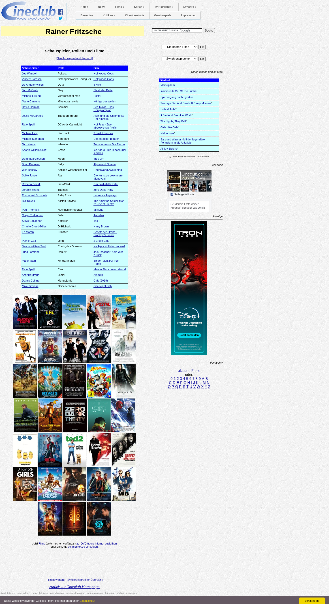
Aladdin (98, 275)
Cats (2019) (101, 280)
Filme (41, 543)
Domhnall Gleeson (33, 158)
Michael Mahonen (33, 138)
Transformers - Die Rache (109, 144)
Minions (98, 209)
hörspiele (110, 593)
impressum (131, 593)
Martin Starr (29, 260)
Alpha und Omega (105, 164)
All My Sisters (168, 148)
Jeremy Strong (31, 189)
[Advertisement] (74, 565)
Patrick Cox (29, 240)
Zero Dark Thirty (103, 189)
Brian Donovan (31, 164)
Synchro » (189, 6)
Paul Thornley (30, 209)
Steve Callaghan (32, 221)
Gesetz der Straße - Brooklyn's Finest (105, 234)
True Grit (99, 158)
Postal (97, 95)
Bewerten (87, 15)
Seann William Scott (34, 150)
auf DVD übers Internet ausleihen (96, 543)
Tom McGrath (30, 90)
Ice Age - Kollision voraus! (109, 246)
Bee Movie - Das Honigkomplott (104, 109)
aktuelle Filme (189, 371)
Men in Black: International (110, 269)
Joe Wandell (29, 73)
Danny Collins (30, 280)
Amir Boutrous (30, 275)
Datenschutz (87, 600)
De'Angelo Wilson (33, 84)
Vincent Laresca (32, 79)
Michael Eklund (31, 95)
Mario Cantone (31, 101)
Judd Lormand (31, 252)
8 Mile (97, 84)
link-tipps (43, 593)
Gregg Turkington (32, 215)
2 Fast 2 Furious (103, 133)
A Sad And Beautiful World (176, 115)
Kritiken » (109, 15)
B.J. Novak (28, 201)
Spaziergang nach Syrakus (176, 97)
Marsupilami (167, 85)
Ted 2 (97, 221)
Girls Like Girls (169, 127)
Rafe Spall (28, 124)
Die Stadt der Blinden (107, 138)
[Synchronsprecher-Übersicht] (74, 58)
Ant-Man (99, 215)
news (34, 593)
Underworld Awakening (108, 170)
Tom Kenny (29, 144)
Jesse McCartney (32, 115)
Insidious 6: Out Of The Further (178, 91)
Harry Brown (101, 226)
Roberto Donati (31, 184)
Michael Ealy (30, 133)
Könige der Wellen (105, 101)
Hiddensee (167, 133)
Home (84, 6)
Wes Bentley (29, 170)
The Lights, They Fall (173, 121)
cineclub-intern (7, 593)
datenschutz (23, 593)
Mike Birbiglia (30, 286)
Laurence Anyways (105, 195)
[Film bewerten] (55, 579)
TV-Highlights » (163, 6)
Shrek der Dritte (103, 90)
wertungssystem (95, 593)
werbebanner (57, 593)
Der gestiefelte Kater (106, 184)
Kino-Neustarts (134, 15)
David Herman (31, 107)
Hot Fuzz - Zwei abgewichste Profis (105, 126)
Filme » (119, 6)
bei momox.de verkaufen (83, 546)
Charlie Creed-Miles (34, 226)
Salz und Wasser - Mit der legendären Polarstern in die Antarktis (183, 141)
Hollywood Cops (104, 73)
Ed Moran (28, 232)
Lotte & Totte (167, 109)
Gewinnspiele (162, 15)
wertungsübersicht (75, 593)
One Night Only (103, 286)
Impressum (188, 15)
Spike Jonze (29, 175)
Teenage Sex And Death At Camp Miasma (185, 103)
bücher (120, 593)
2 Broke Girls (101, 240)
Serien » (139, 6)
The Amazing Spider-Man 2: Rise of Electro (109, 202)
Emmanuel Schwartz (34, 195)
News (101, 6)
